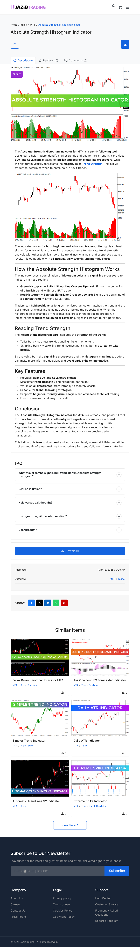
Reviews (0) (50, 60)
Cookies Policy (62, 910)
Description (25, 60)
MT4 (32, 24)
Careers (16, 904)
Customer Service (106, 904)
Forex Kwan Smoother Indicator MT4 (38, 680)
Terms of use (61, 904)
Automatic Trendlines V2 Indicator (36, 801)
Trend (23, 685)
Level (84, 745)
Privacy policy (62, 898)
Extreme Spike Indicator (90, 801)
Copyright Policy (64, 916)
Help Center (103, 898)
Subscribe (117, 871)
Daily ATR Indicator (86, 740)
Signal (121, 578)
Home (14, 24)
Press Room (18, 916)
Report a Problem (106, 920)
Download (72, 551)
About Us (17, 898)
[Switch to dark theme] (113, 5)
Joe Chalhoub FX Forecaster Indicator (99, 680)
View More (68, 825)
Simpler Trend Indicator (29, 740)
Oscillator (33, 685)
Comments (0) (78, 60)
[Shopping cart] (120, 7)
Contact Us (18, 910)
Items (23, 24)
